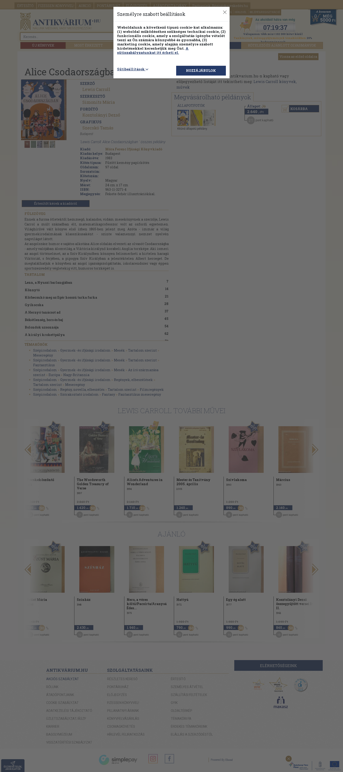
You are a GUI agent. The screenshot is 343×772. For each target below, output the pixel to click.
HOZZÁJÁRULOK (201, 70)
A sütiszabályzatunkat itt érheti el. (153, 50)
